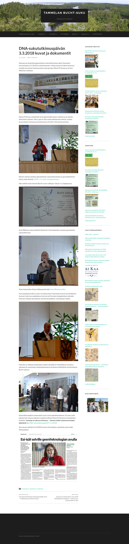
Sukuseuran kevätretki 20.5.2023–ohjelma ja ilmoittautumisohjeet (95, 211)
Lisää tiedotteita (90, 136)
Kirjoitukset (25, 489)
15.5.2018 (22, 57)
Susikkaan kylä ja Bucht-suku (93, 286)
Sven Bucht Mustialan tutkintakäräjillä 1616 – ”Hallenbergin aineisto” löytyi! (33, 496)
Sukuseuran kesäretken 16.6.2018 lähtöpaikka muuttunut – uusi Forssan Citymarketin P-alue (66, 497)
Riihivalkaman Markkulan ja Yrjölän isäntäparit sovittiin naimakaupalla (95, 250)
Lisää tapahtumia (90, 220)
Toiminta (41, 34)
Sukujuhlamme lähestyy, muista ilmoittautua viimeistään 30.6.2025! (96, 112)
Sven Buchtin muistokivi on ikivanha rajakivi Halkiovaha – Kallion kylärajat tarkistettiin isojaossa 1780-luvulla (96, 305)
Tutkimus (52, 34)
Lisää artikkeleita (90, 384)
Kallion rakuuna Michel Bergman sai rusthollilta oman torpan (96, 325)
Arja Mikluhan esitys (57, 289)
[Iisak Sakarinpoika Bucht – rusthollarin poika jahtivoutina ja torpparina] (91, 375)
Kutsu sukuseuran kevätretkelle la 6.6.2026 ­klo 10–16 (95, 72)
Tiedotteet (40, 489)
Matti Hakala (32, 57)
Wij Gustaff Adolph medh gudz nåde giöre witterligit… (97, 239)
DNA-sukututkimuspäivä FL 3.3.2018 (43, 423)
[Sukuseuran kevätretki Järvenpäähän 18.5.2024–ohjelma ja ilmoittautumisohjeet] (91, 200)
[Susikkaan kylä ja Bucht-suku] (91, 294)
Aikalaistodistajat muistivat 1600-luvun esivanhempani (97, 244)
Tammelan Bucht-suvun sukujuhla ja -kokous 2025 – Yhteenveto (96, 92)
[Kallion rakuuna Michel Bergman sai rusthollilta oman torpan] (91, 334)
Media (74, 34)
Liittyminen (64, 34)
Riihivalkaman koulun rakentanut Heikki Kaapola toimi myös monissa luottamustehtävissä (97, 261)
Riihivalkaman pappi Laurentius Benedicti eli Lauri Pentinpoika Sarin (97, 281)
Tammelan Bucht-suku (64, 12)
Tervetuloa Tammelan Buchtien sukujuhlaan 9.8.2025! (94, 117)
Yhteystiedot (97, 34)
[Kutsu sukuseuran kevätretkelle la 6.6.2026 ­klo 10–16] (91, 81)
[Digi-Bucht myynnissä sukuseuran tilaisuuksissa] (91, 61)
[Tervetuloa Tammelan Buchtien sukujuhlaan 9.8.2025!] (91, 127)
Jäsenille (84, 34)
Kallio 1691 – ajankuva (92, 234)
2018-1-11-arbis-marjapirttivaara (46, 179)
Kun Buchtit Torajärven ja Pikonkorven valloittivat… (96, 345)
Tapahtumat (32, 489)
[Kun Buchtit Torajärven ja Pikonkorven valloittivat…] (91, 354)
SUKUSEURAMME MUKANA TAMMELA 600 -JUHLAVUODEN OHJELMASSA (95, 217)
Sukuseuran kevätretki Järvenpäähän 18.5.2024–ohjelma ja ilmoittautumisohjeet (96, 191)
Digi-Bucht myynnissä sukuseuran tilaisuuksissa (95, 51)
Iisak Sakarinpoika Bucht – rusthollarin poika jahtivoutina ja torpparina (96, 365)
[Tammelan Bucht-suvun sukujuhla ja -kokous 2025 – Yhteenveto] (91, 101)
